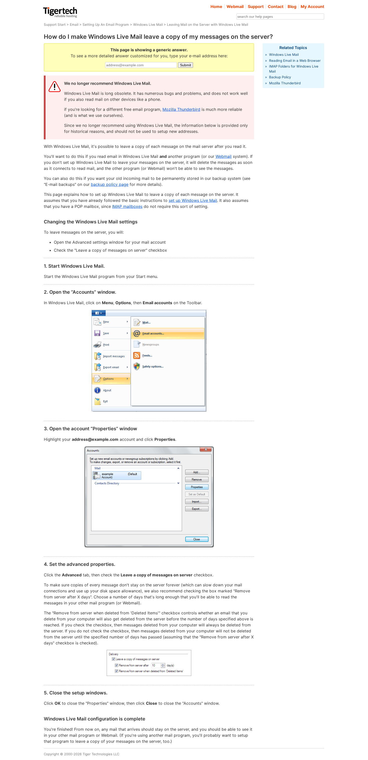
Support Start (55, 25)
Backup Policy (280, 77)
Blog (292, 6)
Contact (275, 6)
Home (216, 6)
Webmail (235, 6)
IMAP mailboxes (127, 206)
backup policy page (109, 184)
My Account (312, 6)
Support (256, 6)
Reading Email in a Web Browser (295, 61)
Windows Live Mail (148, 25)
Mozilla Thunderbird (181, 109)
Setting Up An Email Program (106, 25)
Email (74, 25)
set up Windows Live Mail (193, 200)
